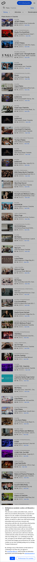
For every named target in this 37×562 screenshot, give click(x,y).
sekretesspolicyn (30, 553)
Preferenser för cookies (25, 558)
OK (12, 558)
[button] (33, 508)
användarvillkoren (12, 551)
